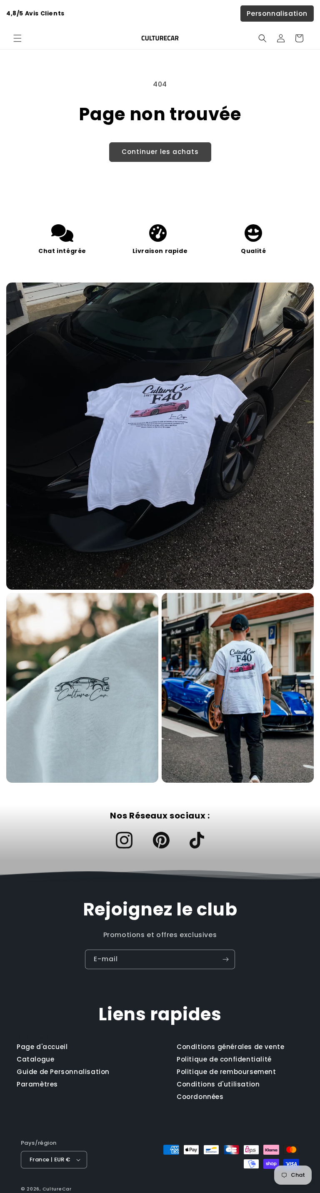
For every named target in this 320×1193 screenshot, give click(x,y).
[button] (17, 38)
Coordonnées (200, 1096)
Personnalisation (277, 13)
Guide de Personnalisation (63, 1071)
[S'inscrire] (225, 959)
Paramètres (37, 1084)
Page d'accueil (42, 1046)
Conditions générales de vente (230, 1046)
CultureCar (57, 1189)
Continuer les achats (160, 151)
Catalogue (35, 1059)
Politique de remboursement (226, 1071)
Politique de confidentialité (224, 1059)
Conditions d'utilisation (218, 1084)
